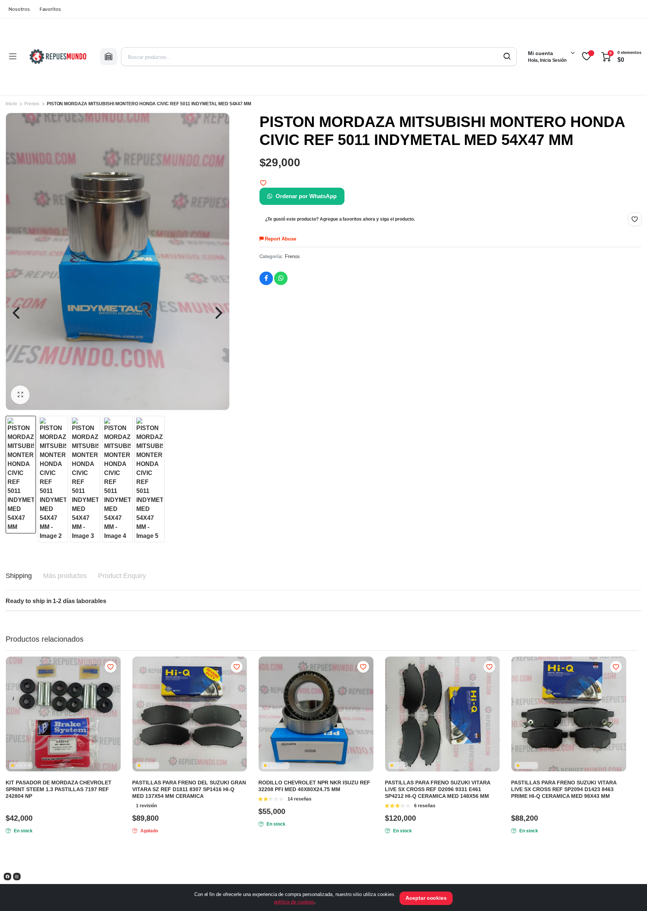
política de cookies (294, 902)
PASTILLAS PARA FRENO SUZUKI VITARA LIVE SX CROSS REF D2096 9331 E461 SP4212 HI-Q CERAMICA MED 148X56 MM (437, 789)
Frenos (31, 103)
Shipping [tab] (19, 575)
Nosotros (19, 9)
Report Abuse (279, 239)
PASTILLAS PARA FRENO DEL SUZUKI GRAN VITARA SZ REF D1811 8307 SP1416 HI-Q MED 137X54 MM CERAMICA (189, 789)
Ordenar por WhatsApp (306, 196)
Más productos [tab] (65, 575)
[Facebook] (7, 876)
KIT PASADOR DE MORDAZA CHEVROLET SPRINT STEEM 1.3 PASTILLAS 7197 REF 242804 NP (59, 789)
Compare (114, 681)
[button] (20, 394)
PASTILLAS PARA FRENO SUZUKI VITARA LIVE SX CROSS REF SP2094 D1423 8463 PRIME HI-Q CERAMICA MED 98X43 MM (563, 789)
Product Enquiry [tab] (122, 575)
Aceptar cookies (426, 898)
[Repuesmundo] (58, 56)
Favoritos (50, 9)
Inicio (11, 103)
